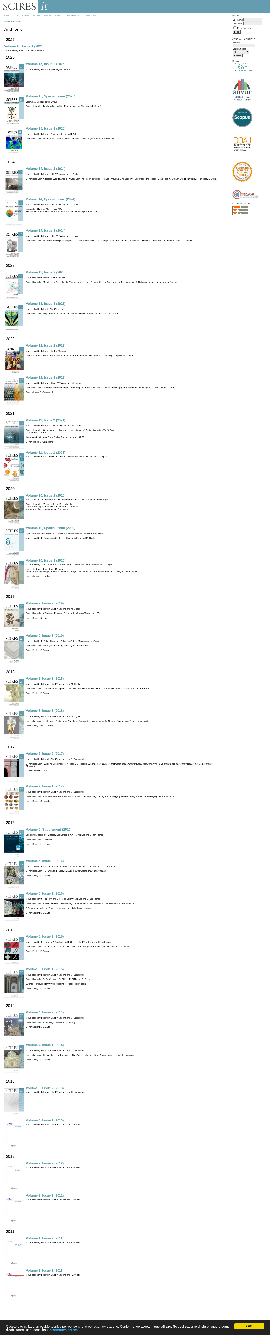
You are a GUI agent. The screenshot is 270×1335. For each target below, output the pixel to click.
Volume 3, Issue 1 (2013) (45, 1120)
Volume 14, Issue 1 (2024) (46, 230)
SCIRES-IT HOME (91, 16)
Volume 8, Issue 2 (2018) (45, 678)
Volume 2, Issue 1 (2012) (45, 1195)
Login (15, 16)
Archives (59, 16)
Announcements (74, 16)
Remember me (244, 28)
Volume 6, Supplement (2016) (49, 829)
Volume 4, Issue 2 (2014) (45, 1012)
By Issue (242, 64)
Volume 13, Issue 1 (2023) (46, 304)
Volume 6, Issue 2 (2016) (45, 861)
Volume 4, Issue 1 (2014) (45, 1045)
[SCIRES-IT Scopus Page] (242, 126)
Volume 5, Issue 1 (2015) (45, 969)
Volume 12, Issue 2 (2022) (46, 345)
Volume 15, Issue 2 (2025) (46, 64)
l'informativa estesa (62, 1330)
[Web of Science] (242, 181)
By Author (242, 66)
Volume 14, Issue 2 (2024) (46, 169)
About (6, 16)
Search (36, 16)
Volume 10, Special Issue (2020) (50, 528)
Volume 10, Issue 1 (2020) (46, 560)
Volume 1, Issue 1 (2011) (45, 1270)
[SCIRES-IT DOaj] (242, 153)
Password (237, 24)
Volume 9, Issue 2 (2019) (45, 603)
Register (25, 16)
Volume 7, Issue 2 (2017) (45, 753)
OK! (249, 1326)
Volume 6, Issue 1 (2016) (45, 893)
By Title (241, 68)
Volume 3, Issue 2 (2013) (45, 1088)
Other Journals (245, 70)
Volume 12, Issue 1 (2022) (46, 377)
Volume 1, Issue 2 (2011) (45, 1238)
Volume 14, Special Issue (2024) (50, 199)
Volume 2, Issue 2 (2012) (45, 1163)
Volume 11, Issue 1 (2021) (45, 452)
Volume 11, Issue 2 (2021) (45, 420)
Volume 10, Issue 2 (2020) (46, 495)
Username (238, 20)
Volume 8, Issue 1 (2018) (45, 711)
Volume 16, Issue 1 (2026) (24, 46)
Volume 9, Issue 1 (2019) (45, 636)
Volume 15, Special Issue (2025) (50, 96)
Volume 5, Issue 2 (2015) (45, 936)
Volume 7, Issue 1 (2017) (45, 786)
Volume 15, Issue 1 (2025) (46, 128)
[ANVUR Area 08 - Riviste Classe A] (242, 100)
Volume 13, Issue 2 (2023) (46, 272)
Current (47, 16)
